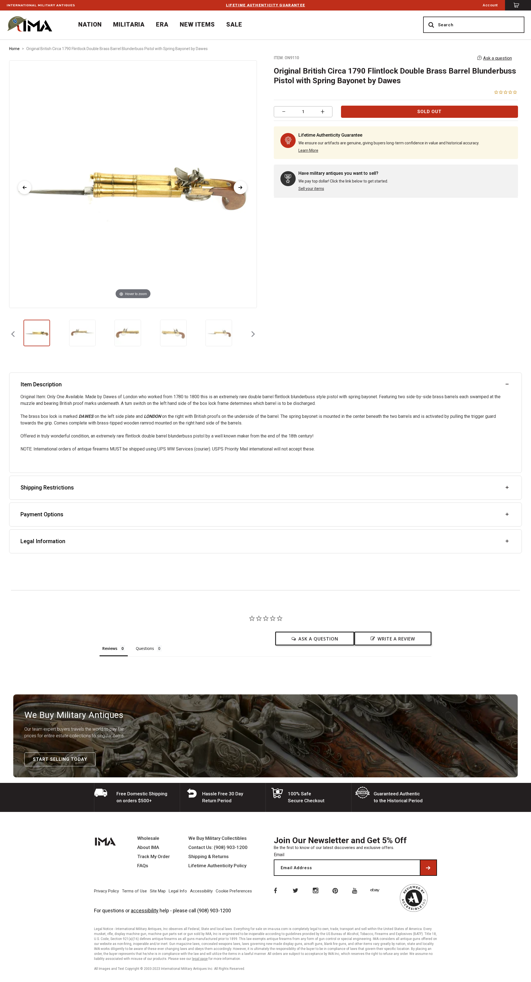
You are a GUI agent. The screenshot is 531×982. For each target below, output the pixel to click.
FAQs (142, 865)
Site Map (158, 891)
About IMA (148, 847)
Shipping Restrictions (47, 487)
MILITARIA (129, 24)
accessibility (144, 910)
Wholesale (148, 838)
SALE (234, 24)
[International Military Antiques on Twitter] (295, 890)
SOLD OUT (429, 111)
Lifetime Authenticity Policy (217, 865)
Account (490, 5)
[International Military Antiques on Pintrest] (335, 890)
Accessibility (201, 891)
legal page (200, 959)
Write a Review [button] (396, 639)
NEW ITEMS (197, 24)
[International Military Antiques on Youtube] (355, 890)
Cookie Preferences (234, 891)
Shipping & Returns (208, 856)
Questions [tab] (145, 648)
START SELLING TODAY (60, 759)
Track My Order (153, 856)
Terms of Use (134, 891)
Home (14, 48)
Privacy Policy (106, 891)
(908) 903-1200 (214, 910)
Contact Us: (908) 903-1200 (218, 847)
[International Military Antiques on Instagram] (315, 890)
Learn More (308, 150)
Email (279, 854)
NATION (90, 24)
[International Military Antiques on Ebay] (376, 890)
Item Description (41, 384)
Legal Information (42, 541)
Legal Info (178, 891)
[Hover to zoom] (133, 183)
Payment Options (41, 514)
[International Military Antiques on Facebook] (275, 890)
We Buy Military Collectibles (217, 838)
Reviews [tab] (109, 648)
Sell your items (311, 189)
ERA (162, 24)
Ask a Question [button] (318, 639)
